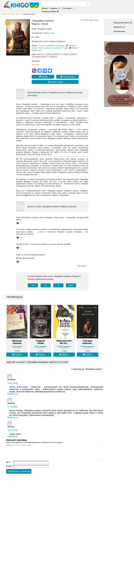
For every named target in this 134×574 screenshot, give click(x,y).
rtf (58, 285)
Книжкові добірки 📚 (50, 11)
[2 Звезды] (34, 65)
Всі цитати (81, 266)
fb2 (45, 285)
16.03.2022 (12, 430)
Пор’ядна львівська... (87, 342)
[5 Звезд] (39, 65)
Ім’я (8, 462)
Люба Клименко (64, 346)
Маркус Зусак (49, 33)
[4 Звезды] (37, 65)
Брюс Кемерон (40, 346)
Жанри (45, 8)
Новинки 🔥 (55, 8)
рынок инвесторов (18, 387)
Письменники (119, 31)
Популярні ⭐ (68, 8)
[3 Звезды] (35, 65)
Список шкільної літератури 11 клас (53, 48)
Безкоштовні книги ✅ (123, 23)
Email (9, 466)
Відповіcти (12, 394)
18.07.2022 (12, 383)
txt (33, 285)
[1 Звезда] (32, 65)
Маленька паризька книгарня (17, 342)
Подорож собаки (40, 342)
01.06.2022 (12, 407)
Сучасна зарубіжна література (52, 46)
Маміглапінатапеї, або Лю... (64, 342)
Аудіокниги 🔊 (119, 27)
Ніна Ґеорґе (17, 346)
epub (71, 285)
